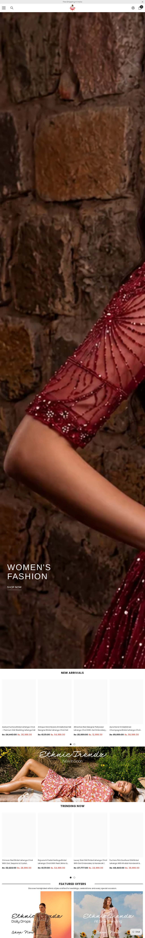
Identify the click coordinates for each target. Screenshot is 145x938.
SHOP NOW (14, 587)
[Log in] (133, 8)
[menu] (4, 8)
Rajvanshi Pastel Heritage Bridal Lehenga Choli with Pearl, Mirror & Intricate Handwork (52, 862)
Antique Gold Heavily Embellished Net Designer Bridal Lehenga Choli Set (54, 728)
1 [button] (71, 744)
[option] (19, 709)
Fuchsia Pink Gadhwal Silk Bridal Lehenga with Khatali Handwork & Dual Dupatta (125, 862)
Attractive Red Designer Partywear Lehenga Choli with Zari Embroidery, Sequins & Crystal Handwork (90, 729)
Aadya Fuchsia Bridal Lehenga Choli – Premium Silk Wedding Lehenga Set (18, 728)
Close (142, 2)
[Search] (12, 8)
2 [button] (74, 744)
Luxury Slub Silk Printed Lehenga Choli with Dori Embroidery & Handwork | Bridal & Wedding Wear (90, 862)
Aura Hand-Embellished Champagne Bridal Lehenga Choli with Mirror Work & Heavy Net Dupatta (126, 729)
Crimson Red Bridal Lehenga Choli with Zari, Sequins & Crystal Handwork (17, 862)
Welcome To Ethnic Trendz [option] (72, 2)
